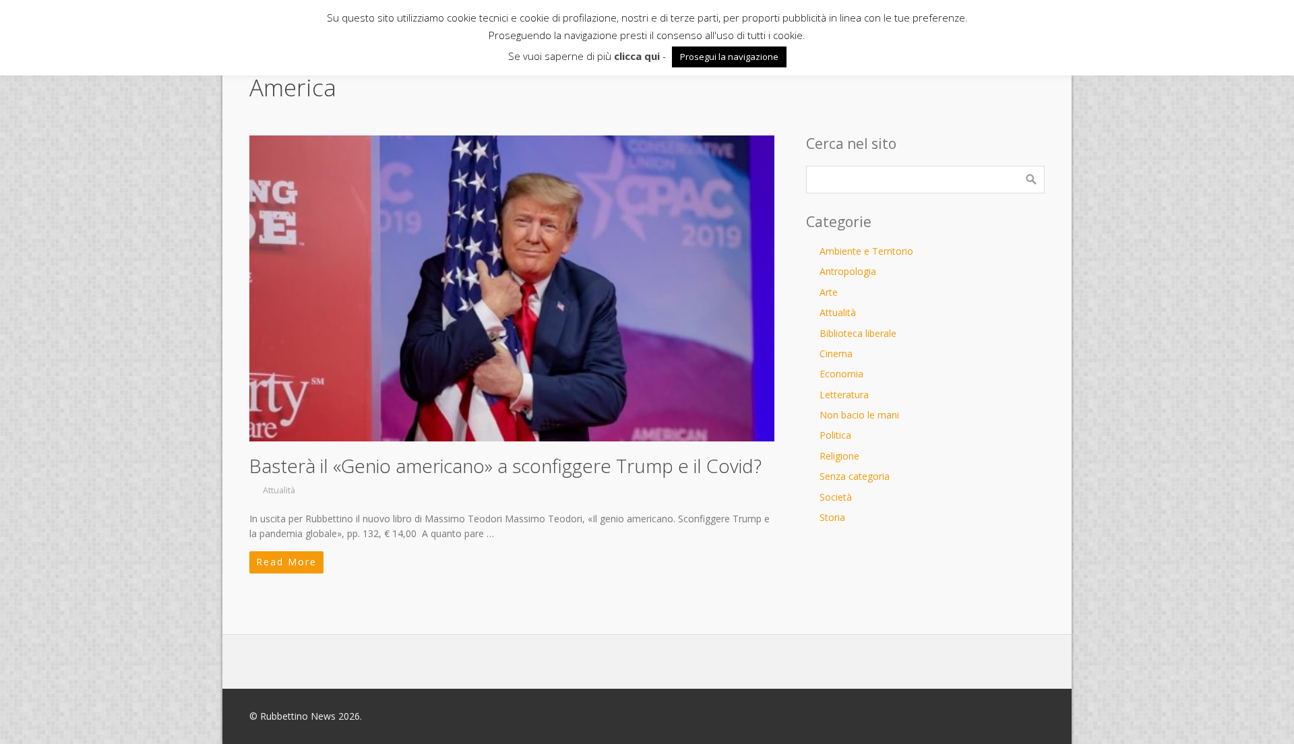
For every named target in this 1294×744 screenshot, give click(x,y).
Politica (835, 435)
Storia (832, 517)
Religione (839, 456)
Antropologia (848, 271)
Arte (829, 292)
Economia (841, 373)
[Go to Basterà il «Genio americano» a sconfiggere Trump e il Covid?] (511, 288)
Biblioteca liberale (858, 333)
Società (836, 497)
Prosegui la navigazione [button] (729, 57)
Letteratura (844, 394)
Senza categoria (855, 476)
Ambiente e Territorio (866, 251)
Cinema (836, 353)
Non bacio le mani (859, 414)
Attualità (279, 490)
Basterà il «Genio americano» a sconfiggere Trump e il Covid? (505, 465)
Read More (286, 561)
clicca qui (637, 56)
